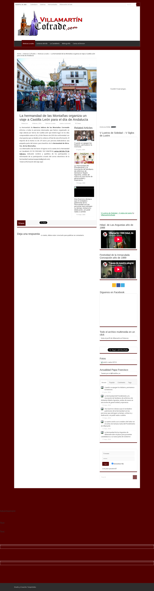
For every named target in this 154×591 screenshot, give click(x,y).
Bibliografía (66, 43)
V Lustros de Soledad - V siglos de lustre (116, 213)
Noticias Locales (28, 43)
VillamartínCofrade (66, 4)
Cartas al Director (79, 43)
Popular (112, 382)
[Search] (138, 4)
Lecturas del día (42, 43)
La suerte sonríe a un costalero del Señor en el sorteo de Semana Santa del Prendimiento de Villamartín (118, 424)
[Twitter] (124, 4)
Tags (130, 382)
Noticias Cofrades (29, 54)
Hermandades (52, 4)
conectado (60, 235)
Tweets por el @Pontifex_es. (111, 373)
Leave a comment (65, 123)
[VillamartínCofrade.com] (52, 23)
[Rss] (119, 4)
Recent (104, 382)
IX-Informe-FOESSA (105, 127)
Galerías (42, 4)
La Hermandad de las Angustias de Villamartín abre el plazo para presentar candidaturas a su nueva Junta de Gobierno (116, 434)
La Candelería (54, 43)
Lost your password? (109, 468)
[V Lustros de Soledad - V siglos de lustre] (118, 174)
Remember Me (118, 464)
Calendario (34, 4)
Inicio (18, 43)
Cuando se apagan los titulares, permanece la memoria (83, 145)
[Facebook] (121, 4)
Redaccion (25, 123)
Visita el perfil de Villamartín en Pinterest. (115, 338)
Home (19, 54)
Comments (121, 382)
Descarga (113, 127)
